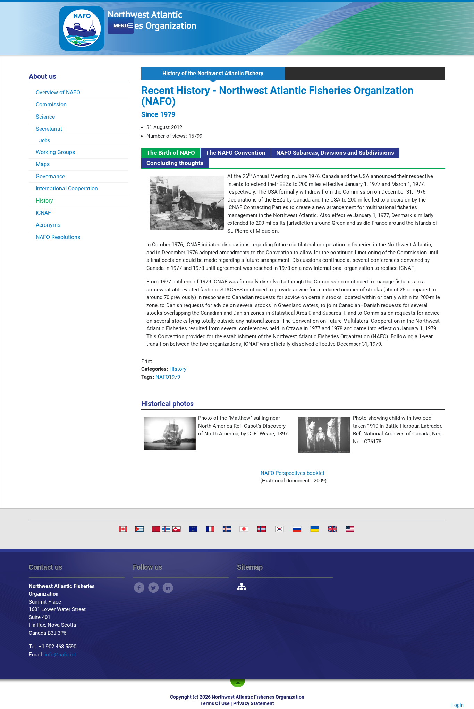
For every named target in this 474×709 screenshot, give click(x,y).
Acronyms (48, 225)
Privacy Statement (253, 703)
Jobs (44, 140)
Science (45, 116)
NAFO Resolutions (58, 237)
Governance (50, 176)
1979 (174, 377)
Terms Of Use (215, 703)
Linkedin (167, 587)
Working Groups (55, 152)
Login (457, 705)
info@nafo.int (60, 654)
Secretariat (49, 129)
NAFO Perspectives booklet (292, 473)
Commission (51, 104)
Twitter (153, 587)
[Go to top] (239, 683)
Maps (43, 164)
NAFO (162, 377)
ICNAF (43, 213)
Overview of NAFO (58, 92)
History (44, 200)
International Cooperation (67, 188)
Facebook (139, 587)
